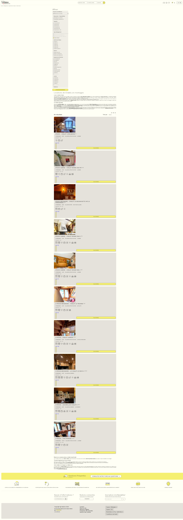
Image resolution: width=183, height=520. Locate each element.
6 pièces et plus (57, 48)
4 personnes (56, 24)
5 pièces (56, 47)
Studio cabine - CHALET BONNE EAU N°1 (68, 167)
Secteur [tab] (55, 50)
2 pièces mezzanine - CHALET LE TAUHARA (69, 303)
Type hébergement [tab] (57, 32)
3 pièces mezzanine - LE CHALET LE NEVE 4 (69, 371)
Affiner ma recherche (60, 89)
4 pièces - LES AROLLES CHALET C (66, 405)
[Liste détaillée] (112, 113)
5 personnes (56, 25)
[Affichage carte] (115, 113)
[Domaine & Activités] (169, 2)
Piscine (55, 65)
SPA (55, 68)
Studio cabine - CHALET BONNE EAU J (67, 270)
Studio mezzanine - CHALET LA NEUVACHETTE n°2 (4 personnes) (72, 202)
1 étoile (55, 83)
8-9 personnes (57, 28)
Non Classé (56, 84)
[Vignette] (113, 113)
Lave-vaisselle (57, 58)
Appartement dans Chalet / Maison (60, 36)
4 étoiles (56, 79)
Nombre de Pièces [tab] (57, 39)
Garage (56, 64)
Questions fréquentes (77, 476)
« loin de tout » (59, 105)
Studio (55, 41)
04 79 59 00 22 (59, 499)
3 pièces (56, 44)
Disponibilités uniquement (59, 19)
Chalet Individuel (56, 37)
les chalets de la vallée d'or (62, 468)
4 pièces (56, 45)
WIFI (55, 61)
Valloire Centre (57, 52)
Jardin (55, 72)
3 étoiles (56, 80)
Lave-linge (56, 60)
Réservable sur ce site (58, 17)
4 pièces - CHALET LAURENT (64, 337)
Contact (65, 499)
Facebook (87, 498)
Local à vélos (57, 71)
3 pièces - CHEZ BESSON (63, 438)
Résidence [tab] (56, 86)
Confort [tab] (55, 76)
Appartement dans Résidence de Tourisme (61, 33)
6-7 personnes (57, 27)
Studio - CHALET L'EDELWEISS (65, 134)
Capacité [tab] (55, 21)
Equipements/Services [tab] (58, 57)
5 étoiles (56, 77)
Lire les (57, 511)
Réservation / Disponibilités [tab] (59, 16)
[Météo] (166, 2)
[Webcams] (164, 2)
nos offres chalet (61, 104)
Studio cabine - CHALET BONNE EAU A (67, 236)
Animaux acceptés (57, 67)
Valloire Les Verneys (58, 53)
